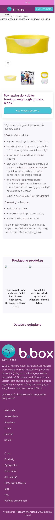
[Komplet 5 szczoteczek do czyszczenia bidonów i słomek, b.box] (39, 276)
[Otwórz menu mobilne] (3, 9)
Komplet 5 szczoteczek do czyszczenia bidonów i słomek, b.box (39, 296)
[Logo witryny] (15, 8)
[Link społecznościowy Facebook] (26, 2)
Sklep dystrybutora (44, 9)
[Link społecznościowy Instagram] (29, 2)
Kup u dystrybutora (27, 110)
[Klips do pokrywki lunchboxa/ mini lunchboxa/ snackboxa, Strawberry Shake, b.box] (15, 276)
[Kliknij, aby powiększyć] (8, 63)
